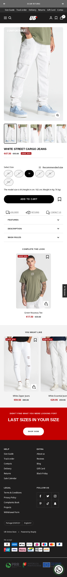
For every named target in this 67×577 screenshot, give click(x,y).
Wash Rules (14, 237)
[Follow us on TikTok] (47, 503)
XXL (8, 182)
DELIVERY (15, 212)
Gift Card (51, 10)
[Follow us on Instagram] (55, 496)
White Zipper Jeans (21, 395)
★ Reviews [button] (65, 291)
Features (13, 220)
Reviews (40, 458)
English (27, 523)
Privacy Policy (10, 497)
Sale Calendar (10, 478)
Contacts (8, 463)
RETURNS (35, 212)
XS (8, 173)
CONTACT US (56, 212)
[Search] (9, 17)
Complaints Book (11, 502)
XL (50, 173)
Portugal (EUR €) (12, 523)
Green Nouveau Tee (33, 312)
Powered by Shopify (28, 532)
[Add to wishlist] (59, 199)
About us (41, 453)
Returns (41, 10)
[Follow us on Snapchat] (55, 503)
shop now (33, 431)
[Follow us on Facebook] (40, 496)
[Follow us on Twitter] (47, 496)
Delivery (32, 10)
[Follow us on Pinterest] (40, 503)
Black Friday (42, 473)
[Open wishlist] (56, 18)
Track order (21, 10)
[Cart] (61, 17)
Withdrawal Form (11, 512)
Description (15, 229)
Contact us (62, 10)
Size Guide (9, 10)
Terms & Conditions (13, 492)
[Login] (50, 17)
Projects (7, 507)
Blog (39, 463)
